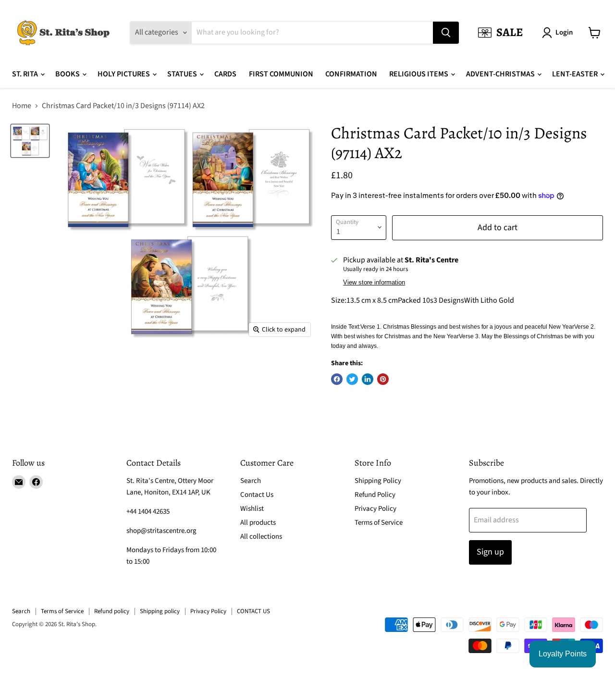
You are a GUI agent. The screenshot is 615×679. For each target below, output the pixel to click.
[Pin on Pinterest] (383, 379)
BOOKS (68, 74)
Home (21, 105)
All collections (261, 536)
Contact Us (256, 495)
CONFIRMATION (351, 74)
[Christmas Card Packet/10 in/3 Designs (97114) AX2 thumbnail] (30, 140)
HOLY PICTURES (124, 74)
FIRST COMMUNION (281, 74)
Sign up (490, 552)
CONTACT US (253, 611)
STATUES (182, 74)
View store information (374, 282)
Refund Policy (375, 495)
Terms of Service (379, 523)
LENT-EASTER (575, 74)
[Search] (446, 33)
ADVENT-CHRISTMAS (501, 74)
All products (258, 523)
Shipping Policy (378, 481)
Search (250, 481)
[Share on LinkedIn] (367, 379)
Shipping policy (160, 611)
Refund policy (111, 611)
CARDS (225, 74)
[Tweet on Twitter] (352, 379)
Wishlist (252, 509)
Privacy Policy (375, 509)
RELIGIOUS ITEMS (419, 74)
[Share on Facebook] (337, 379)
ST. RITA (25, 74)
